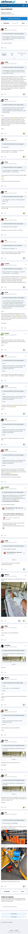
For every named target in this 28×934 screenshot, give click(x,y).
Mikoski (7, 574)
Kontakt (16, 930)
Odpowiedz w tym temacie (14, 18)
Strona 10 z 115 (15, 23)
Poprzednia (6, 23)
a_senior (7, 263)
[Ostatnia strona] (26, 23)
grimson (9, 12)
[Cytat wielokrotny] (2, 48)
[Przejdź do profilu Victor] (2, 100)
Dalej (23, 23)
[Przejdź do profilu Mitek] (2, 627)
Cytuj (5, 47)
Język (11, 930)
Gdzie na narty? (11, 14)
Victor (6, 99)
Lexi (6, 139)
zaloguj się (18, 899)
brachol (18, 33)
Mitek (6, 626)
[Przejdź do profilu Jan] (2, 29)
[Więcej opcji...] (25, 29)
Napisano (11, 30)
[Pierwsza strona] (2, 23)
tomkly (6, 62)
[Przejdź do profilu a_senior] (2, 264)
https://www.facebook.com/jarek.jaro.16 (9, 474)
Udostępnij (14, 913)
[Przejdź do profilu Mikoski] (2, 575)
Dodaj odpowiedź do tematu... (10, 906)
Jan (6, 28)
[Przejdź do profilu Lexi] (2, 139)
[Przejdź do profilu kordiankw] (2, 646)
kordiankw (7, 645)
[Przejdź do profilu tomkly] (2, 63)
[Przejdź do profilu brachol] (2, 334)
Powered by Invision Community (14, 931)
